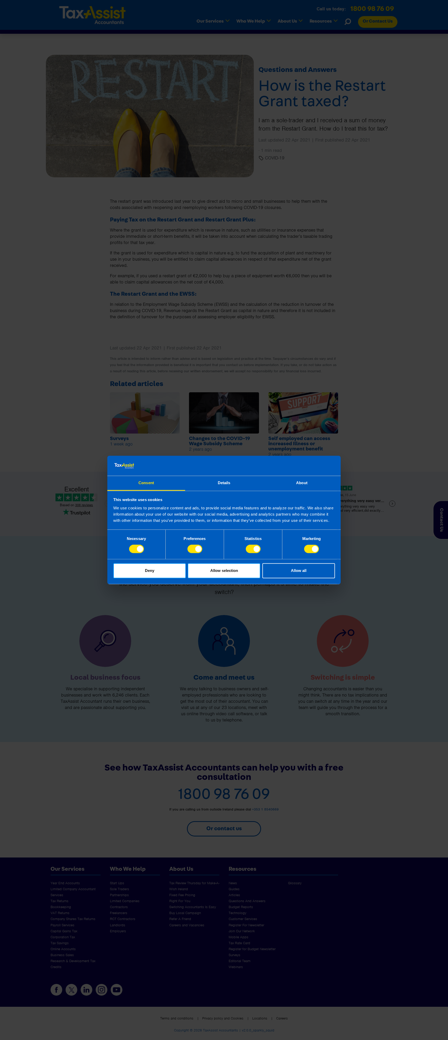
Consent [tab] (146, 483)
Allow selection (224, 570)
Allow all (298, 570)
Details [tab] (224, 483)
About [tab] (301, 483)
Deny (149, 570)
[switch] (194, 549)
